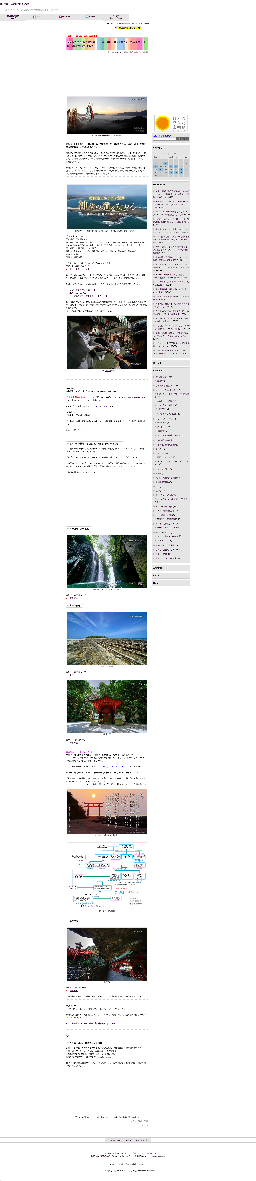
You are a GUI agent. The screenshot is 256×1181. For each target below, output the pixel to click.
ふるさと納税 (161, 554)
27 (176, 172)
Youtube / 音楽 (162, 532)
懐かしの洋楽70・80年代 (167, 536)
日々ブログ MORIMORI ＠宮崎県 (15, 4)
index (128, 1140)
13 (176, 166)
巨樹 (159, 381)
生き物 (158, 491)
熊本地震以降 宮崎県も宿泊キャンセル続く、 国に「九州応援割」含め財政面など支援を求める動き (171, 194)
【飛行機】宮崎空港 (164, 440)
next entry (140, 1140)
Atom (107, 1156)
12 (171, 166)
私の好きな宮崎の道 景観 (166, 478)
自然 (157, 486)
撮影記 (160, 431)
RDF (102, 1156)
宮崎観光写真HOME (13, 17)
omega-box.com (158, 1156)
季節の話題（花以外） (165, 386)
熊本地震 (162, 409)
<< (164, 154)
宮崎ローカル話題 (164, 401)
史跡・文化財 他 (162, 469)
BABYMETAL (162, 540)
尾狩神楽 (108, 371)
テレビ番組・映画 (140, 1121)
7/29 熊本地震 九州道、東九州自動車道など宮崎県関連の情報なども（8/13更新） (171, 240)
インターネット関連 (164, 507)
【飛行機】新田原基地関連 (167, 445)
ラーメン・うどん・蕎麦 (167, 527)
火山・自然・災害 (164, 405)
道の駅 (158, 473)
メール (148, 1153)
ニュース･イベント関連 (165, 390)
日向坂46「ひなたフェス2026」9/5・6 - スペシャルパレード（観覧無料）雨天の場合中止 (171, 204)
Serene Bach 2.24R (130, 1156)
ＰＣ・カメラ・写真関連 (166, 419)
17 (161, 169)
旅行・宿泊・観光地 (164, 495)
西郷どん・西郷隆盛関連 (167, 519)
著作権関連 (161, 422)
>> (177, 154)
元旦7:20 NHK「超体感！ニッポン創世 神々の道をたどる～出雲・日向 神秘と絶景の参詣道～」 (106, 44)
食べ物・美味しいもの (165, 524)
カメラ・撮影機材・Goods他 (169, 435)
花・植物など (161, 377)
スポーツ (159, 453)
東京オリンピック (164, 457)
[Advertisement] (107, 74)
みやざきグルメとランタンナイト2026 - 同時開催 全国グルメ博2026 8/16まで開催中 (171, 267)
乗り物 (158, 449)
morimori (118, 52)
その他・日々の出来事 (165, 545)
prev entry (115, 1140)
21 (181, 169)
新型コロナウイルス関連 (167, 414)
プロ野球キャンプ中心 (116, 17)
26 (171, 172)
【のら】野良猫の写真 (165, 511)
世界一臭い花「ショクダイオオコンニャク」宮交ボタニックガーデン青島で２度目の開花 (171, 250)
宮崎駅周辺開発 (162, 482)
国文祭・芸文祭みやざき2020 (168, 550)
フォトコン (161, 427)
